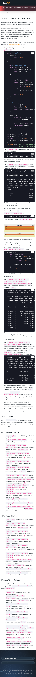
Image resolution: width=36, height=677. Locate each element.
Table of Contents (6, 13)
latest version (9, 9)
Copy (32, 52)
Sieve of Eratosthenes (14, 44)
